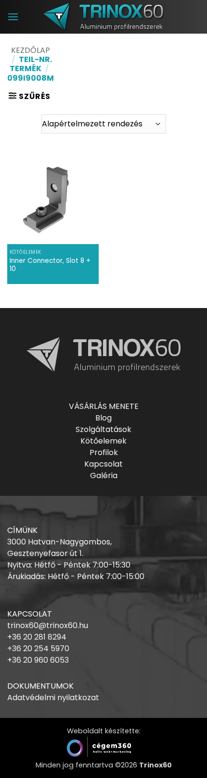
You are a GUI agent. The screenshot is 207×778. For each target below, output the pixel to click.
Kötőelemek (103, 440)
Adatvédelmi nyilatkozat (53, 697)
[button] (13, 16)
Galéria (103, 475)
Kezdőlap (30, 50)
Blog (103, 417)
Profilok (104, 452)
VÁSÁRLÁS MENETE (104, 406)
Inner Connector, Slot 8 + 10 (50, 265)
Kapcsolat (103, 463)
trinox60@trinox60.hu (47, 625)
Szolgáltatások (103, 429)
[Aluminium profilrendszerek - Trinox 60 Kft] (103, 16)
